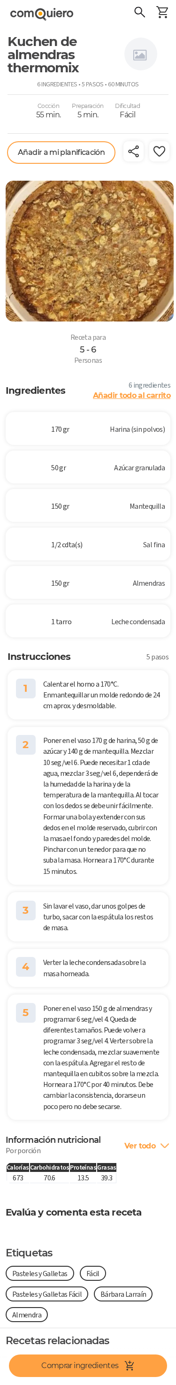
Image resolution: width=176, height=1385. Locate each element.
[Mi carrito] (161, 13)
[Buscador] (139, 13)
